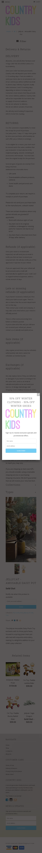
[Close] (38, 394)
